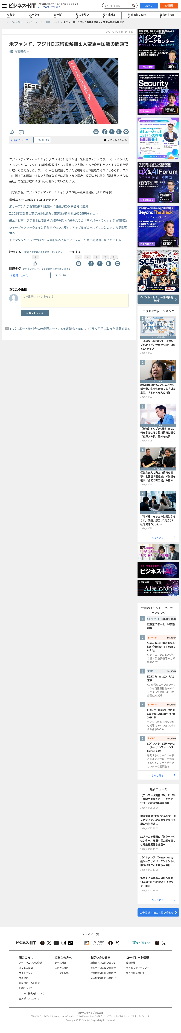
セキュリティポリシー (137, 967)
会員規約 (23, 978)
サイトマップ (26, 972)
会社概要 (130, 962)
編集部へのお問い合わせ (103, 962)
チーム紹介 (60, 962)
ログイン (149, 5)
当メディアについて (29, 998)
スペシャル (34, 16)
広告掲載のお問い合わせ (103, 978)
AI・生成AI (109, 16)
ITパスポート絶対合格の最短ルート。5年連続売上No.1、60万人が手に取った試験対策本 (70, 328)
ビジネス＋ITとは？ (50, 7)
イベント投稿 (62, 972)
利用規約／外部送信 (29, 983)
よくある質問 (26, 967)
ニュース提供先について (31, 993)
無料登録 (169, 5)
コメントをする (34, 313)
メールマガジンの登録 (30, 962)
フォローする (43, 140)
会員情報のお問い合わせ (103, 972)
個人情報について (135, 972)
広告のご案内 (62, 967)
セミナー (11, 16)
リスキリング (82, 16)
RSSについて (25, 988)
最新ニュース (20, 140)
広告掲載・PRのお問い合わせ (157, 912)
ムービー (58, 16)
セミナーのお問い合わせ (103, 967)
